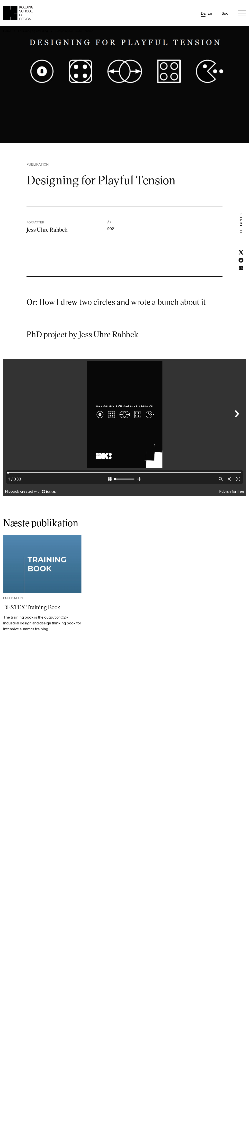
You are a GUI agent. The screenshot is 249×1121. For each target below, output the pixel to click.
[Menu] (242, 13)
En (209, 13)
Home (7, 31)
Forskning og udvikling (33, 31)
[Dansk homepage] (18, 13)
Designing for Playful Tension (74, 31)
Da (203, 13)
